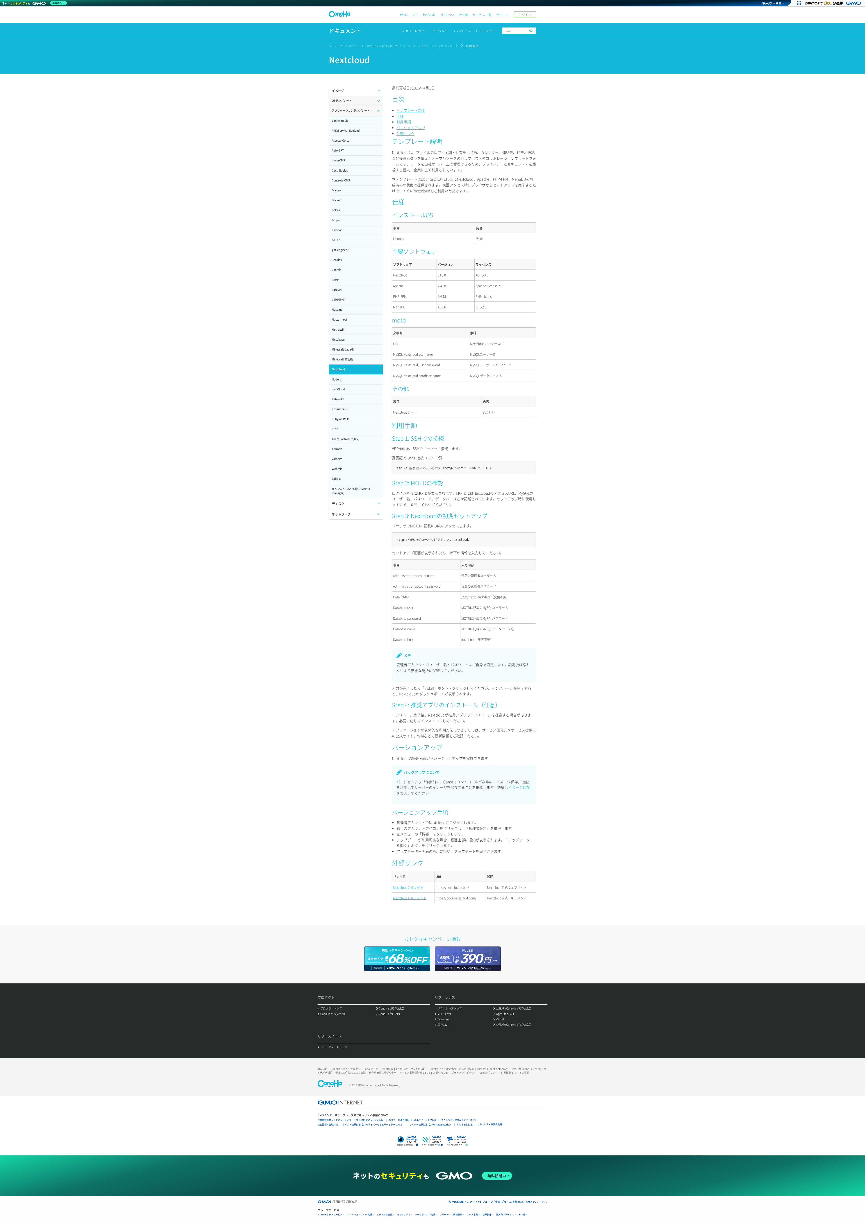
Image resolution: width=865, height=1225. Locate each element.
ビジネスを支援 (384, 1214)
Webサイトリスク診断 (425, 1120)
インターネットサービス (330, 1214)
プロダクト (440, 31)
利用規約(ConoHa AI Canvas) (493, 1069)
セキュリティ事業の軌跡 (489, 1124)
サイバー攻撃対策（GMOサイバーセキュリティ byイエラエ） (374, 1124)
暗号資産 (487, 1214)
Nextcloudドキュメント (409, 898)
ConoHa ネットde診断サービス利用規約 (451, 1069)
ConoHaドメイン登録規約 (345, 1069)
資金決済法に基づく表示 (382, 1073)
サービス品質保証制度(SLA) (415, 1073)
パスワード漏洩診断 (399, 1120)
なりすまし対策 (465, 1124)
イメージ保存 (519, 787)
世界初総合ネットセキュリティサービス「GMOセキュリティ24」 (351, 1120)
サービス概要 (521, 1073)
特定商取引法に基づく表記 (351, 1073)
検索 (531, 31)
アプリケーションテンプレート (437, 45)
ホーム (333, 45)
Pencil (463, 14)
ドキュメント (345, 30)
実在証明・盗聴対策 (328, 1124)
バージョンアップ (410, 127)
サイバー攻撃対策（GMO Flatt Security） (431, 1124)
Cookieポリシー (489, 1073)
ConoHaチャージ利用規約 (378, 1069)
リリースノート (487, 31)
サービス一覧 (482, 14)
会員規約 (323, 1069)
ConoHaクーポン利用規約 (411, 1069)
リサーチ (444, 1214)
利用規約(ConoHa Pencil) (526, 1069)
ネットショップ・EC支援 (359, 1214)
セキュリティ (403, 1214)
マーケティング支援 (425, 1214)
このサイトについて (413, 31)
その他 (522, 1214)
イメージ (405, 45)
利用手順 (403, 122)
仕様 (400, 116)
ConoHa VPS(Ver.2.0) (379, 45)
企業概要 (506, 1073)
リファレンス (461, 31)
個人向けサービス (505, 1214)
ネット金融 (472, 1214)
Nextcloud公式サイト (408, 887)
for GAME (429, 14)
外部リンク (405, 133)
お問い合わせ (440, 1073)
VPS (415, 14)
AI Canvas (447, 14)
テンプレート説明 (410, 110)
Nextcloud (471, 45)
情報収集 (457, 1214)
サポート (502, 14)
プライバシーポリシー (463, 1073)
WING (404, 14)
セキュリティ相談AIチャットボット (459, 1119)
